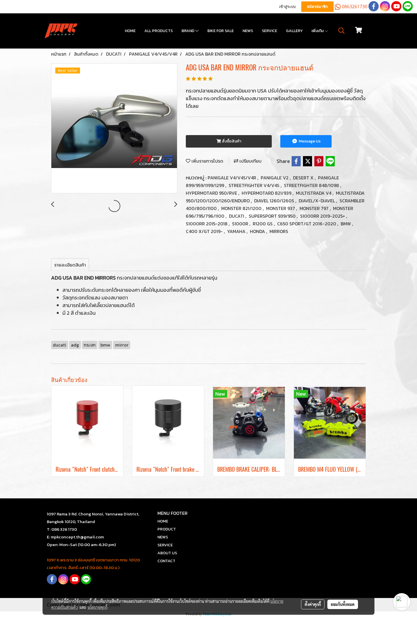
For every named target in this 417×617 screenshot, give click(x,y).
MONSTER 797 (315, 208)
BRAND (188, 31)
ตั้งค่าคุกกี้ (313, 604)
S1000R (240, 223)
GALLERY (294, 31)
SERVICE (269, 31)
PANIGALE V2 (275, 177)
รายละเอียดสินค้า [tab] (70, 264)
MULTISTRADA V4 (314, 193)
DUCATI (237, 216)
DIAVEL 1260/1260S (274, 200)
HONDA (258, 231)
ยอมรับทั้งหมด (343, 604)
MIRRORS (278, 231)
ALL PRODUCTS (158, 31)
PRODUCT (166, 529)
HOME (130, 31)
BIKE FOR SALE (220, 31)
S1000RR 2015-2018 (207, 223)
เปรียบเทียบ (250, 161)
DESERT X (304, 177)
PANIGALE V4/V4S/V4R (232, 177)
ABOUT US (167, 553)
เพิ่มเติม (318, 31)
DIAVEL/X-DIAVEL (317, 200)
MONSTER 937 (281, 208)
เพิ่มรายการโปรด (206, 161)
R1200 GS (263, 223)
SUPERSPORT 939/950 (273, 216)
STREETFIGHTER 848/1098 (312, 185)
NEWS (248, 31)
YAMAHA (237, 231)
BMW (346, 223)
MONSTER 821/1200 (242, 208)
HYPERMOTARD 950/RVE (212, 193)
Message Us (309, 141)
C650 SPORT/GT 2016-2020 (307, 223)
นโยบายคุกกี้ (98, 607)
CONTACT (166, 561)
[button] (341, 30)
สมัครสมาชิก (317, 7)
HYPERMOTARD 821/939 (267, 193)
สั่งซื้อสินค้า (231, 141)
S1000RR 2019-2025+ (323, 216)
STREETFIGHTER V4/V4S (255, 185)
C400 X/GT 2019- (205, 231)
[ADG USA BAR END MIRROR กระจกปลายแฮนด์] (114, 129)
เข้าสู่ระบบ (287, 7)
